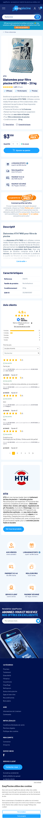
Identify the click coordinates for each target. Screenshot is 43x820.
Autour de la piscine (10, 691)
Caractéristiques (24, 124)
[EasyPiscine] (21, 8)
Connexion (7, 742)
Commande (7, 714)
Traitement (7, 672)
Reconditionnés (8, 698)
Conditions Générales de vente (14, 725)
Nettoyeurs (7, 688)
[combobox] (21, 17)
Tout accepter (21, 816)
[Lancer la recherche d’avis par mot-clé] (38, 353)
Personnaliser (21, 812)
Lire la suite (20, 261)
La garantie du (14, 198)
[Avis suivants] (33, 453)
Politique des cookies (10, 731)
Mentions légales (9, 728)
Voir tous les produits (13, 529)
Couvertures (7, 682)
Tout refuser (37, 782)
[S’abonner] (38, 621)
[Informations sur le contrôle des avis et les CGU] (31, 323)
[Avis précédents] (10, 453)
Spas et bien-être (9, 694)
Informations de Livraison (12, 711)
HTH (4, 76)
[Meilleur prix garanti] (34, 137)
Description (10, 124)
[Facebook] (3, 755)
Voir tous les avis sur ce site (22, 326)
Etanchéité (7, 675)
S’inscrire (6, 745)
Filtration (6, 679)
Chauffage (7, 685)
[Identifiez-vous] (35, 8)
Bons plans (7, 701)
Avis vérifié (8, 363)
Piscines (6, 669)
